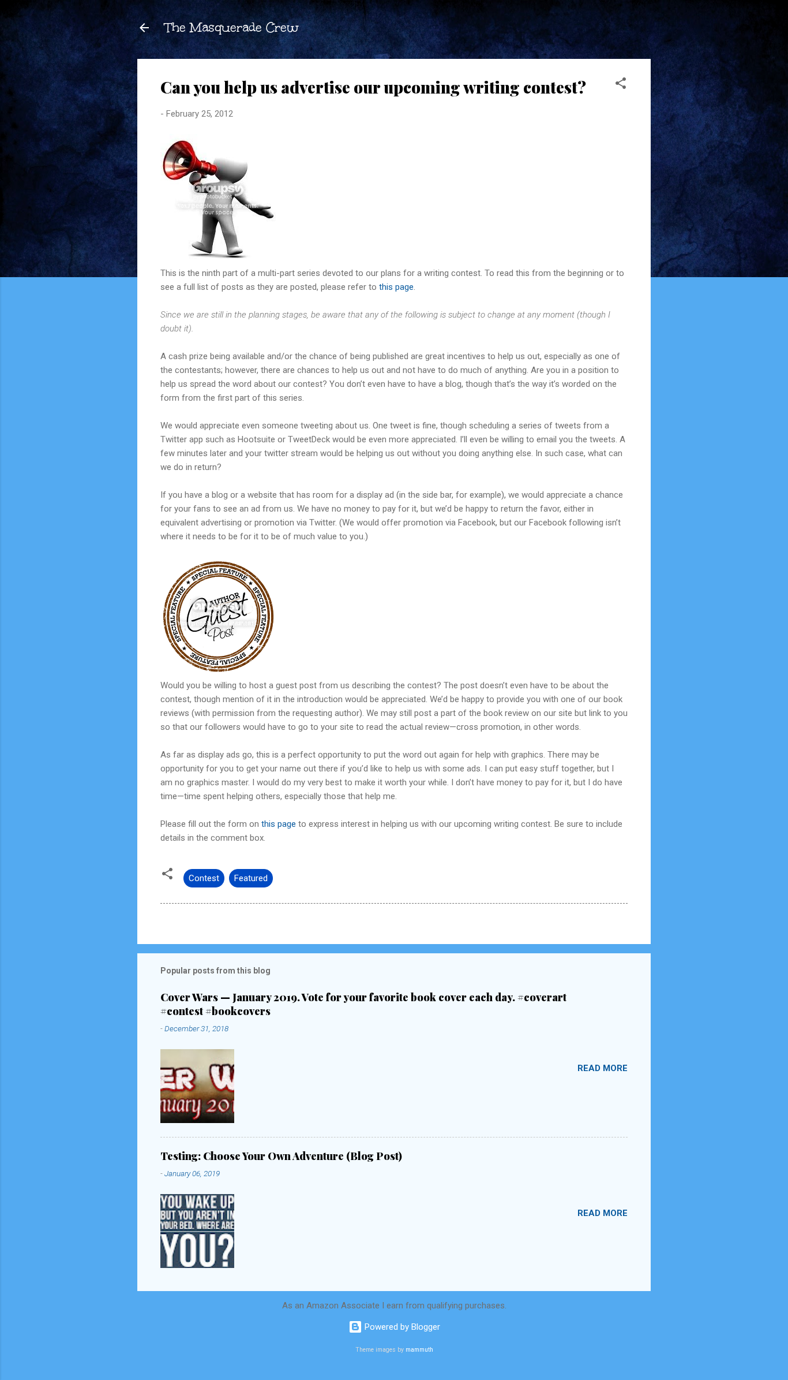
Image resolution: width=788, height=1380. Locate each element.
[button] (621, 85)
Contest (204, 878)
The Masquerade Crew (232, 27)
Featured (251, 878)
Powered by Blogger (401, 1327)
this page (396, 287)
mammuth (419, 1349)
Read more (602, 1068)
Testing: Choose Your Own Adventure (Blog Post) (281, 1156)
